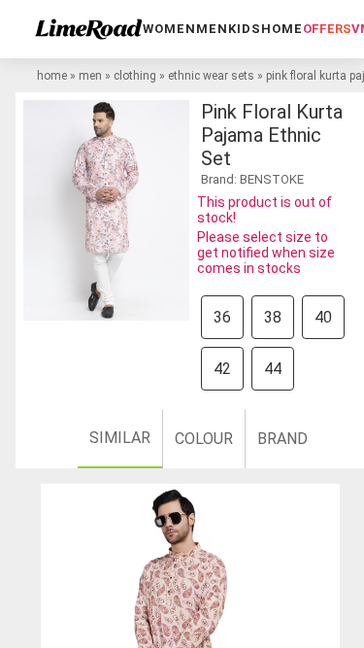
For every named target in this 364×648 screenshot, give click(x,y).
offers (327, 28)
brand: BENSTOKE (252, 179)
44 (272, 368)
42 (222, 368)
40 (323, 317)
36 (222, 317)
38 (272, 317)
